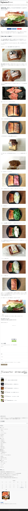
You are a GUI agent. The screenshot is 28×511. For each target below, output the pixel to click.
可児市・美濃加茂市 (3, 442)
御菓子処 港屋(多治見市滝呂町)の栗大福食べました (7, 476)
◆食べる (6, 10)
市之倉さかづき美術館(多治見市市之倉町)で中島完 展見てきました (9, 477)
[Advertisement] (8, 330)
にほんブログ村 (2, 503)
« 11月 (6, 489)
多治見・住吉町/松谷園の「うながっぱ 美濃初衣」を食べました (11, 392)
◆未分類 (2, 449)
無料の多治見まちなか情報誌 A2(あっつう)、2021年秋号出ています (9, 474)
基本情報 (2, 456)
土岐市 (2, 445)
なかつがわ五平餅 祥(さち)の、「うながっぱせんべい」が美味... (11, 396)
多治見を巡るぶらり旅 (3, 457)
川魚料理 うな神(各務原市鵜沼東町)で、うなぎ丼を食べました (11, 388)
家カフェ (8, 10)
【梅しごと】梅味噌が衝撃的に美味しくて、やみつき (10, 400)
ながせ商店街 (3, 441)
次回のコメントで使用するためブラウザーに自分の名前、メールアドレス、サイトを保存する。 (11, 362)
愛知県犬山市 (2, 446)
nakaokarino (11, 10)
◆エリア (2, 438)
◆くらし (2, 427)
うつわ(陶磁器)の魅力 (4, 452)
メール (2, 356)
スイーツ (2, 464)
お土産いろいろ (3, 453)
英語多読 (2, 435)
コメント (2, 346)
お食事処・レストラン (4, 461)
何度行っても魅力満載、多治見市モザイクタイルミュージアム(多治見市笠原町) (10, 473)
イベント (2, 431)
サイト (2, 359)
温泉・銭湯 (2, 434)
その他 (2, 430)
